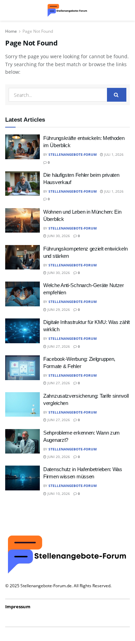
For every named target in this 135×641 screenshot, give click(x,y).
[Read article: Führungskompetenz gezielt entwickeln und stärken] (22, 257)
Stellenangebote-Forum (72, 154)
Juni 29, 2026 (58, 309)
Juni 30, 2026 (58, 235)
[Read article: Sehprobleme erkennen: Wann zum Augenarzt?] (22, 441)
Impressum (17, 606)
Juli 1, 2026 (113, 154)
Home (11, 31)
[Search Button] (126, 10)
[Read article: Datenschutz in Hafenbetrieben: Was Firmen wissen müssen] (22, 478)
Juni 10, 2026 (58, 493)
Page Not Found (37, 31)
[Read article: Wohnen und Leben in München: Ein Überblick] (22, 220)
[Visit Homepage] (67, 10)
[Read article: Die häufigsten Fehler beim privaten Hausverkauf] (22, 183)
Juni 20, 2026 (58, 456)
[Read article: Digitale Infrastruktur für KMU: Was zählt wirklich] (22, 330)
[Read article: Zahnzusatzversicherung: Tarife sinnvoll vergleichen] (22, 404)
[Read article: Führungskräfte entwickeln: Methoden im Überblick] (22, 146)
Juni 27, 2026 (58, 346)
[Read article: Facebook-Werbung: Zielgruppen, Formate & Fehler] (22, 367)
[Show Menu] (8, 10)
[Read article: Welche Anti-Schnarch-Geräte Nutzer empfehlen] (22, 294)
